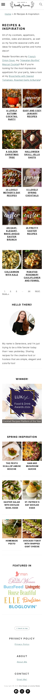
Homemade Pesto (12, 542)
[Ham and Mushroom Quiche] (32, 451)
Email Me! (22, 679)
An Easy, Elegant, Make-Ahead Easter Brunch (12, 233)
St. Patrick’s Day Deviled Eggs (32, 505)
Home (8, 14)
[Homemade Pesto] (12, 528)
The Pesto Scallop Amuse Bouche (12, 466)
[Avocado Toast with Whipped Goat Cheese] (32, 528)
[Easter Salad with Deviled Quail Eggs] (12, 490)
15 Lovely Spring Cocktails (32, 192)
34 (29, 291)
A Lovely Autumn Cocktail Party (12, 115)
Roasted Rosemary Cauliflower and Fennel (32, 276)
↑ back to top (22, 628)
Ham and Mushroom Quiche (32, 466)
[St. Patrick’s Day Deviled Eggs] (32, 490)
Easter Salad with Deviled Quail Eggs (12, 505)
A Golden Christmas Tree (12, 154)
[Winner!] (22, 403)
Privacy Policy (22, 644)
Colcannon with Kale (12, 273)
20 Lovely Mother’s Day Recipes (11, 192)
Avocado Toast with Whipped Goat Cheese (32, 543)
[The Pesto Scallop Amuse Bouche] (12, 451)
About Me (22, 662)
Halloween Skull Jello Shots (32, 154)
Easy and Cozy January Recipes (32, 113)
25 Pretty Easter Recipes (32, 230)
